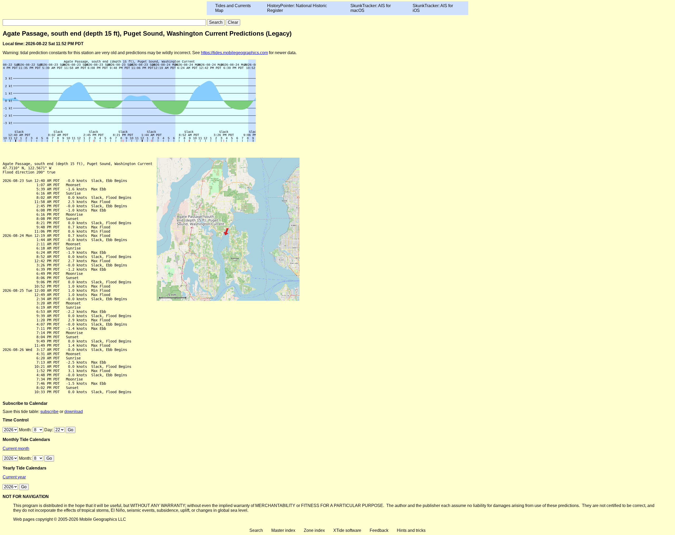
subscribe (49, 411)
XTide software (347, 530)
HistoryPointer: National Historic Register (297, 8)
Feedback (379, 530)
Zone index (314, 530)
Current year (14, 477)
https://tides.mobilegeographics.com (234, 52)
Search (256, 530)
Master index (283, 530)
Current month (16, 448)
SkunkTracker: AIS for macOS (370, 8)
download (73, 411)
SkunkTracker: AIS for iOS (433, 8)
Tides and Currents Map (233, 8)
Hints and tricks (411, 530)
